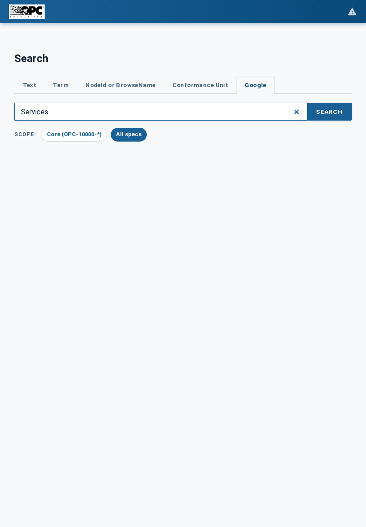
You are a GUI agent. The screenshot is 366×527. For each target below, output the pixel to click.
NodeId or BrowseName (120, 84)
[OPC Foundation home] (27, 11)
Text (30, 84)
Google (255, 84)
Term (61, 84)
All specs (128, 134)
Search (329, 111)
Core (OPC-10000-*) (74, 134)
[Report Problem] (352, 12)
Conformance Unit (200, 84)
